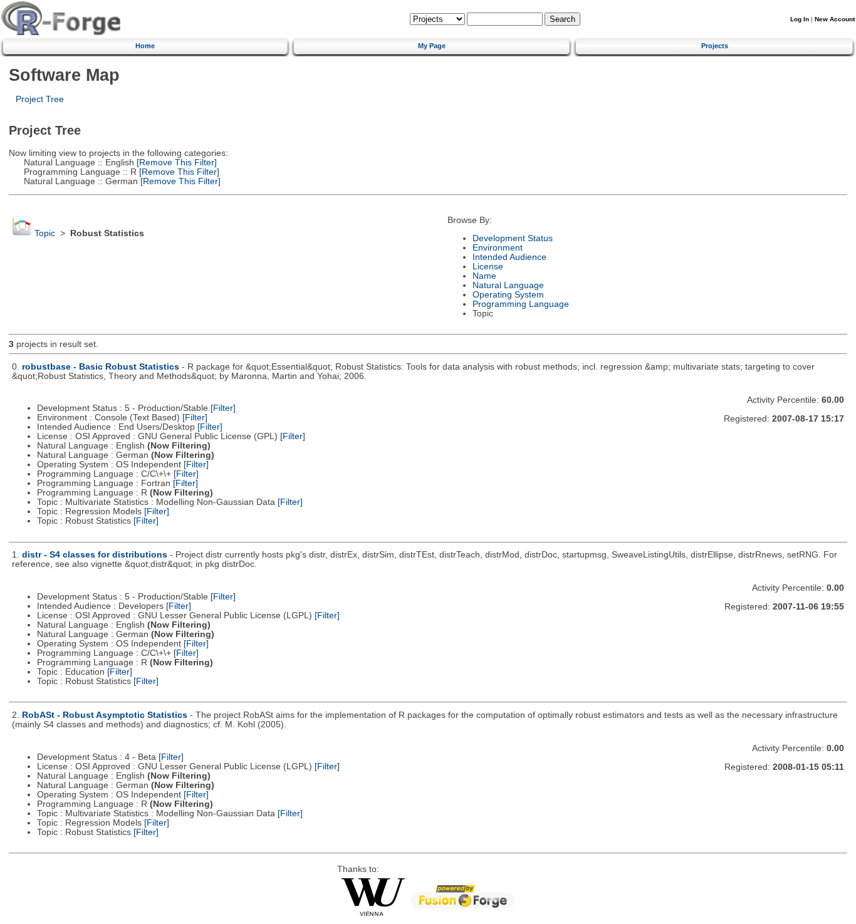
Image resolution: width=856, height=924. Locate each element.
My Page (432, 45)
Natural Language (508, 285)
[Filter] (223, 408)
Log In (799, 19)
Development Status (512, 238)
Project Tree (40, 99)
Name (484, 276)
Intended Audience (509, 257)
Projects (714, 45)
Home (145, 45)
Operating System (508, 294)
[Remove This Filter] (175, 162)
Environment (497, 247)
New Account (835, 19)
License (487, 266)
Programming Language (520, 304)
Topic (44, 233)
